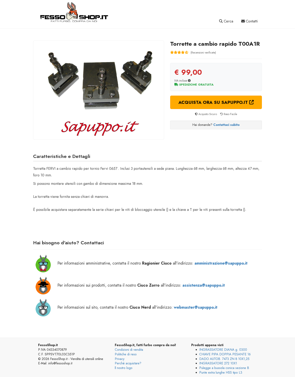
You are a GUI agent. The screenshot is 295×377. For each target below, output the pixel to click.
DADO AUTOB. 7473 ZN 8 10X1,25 (224, 359)
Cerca (228, 21)
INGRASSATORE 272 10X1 (218, 363)
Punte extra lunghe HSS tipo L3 (220, 372)
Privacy (119, 359)
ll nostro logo (123, 368)
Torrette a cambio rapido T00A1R (215, 44)
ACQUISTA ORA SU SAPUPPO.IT (213, 102)
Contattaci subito (226, 124)
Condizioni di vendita (129, 349)
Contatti (251, 21)
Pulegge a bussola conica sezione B (224, 368)
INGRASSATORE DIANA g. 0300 (223, 349)
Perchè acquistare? (128, 363)
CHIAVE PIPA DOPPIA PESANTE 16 (225, 354)
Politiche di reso (126, 354)
